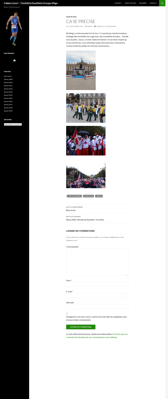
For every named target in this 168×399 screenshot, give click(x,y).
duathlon (89, 196)
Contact (118, 3)
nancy (99, 196)
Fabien (89, 26)
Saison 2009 (8, 79)
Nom (69, 280)
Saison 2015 (8, 98)
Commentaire (72, 246)
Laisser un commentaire (106, 26)
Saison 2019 (8, 111)
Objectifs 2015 (130, 3)
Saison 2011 (8, 86)
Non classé (8, 76)
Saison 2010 (8, 82)
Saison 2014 (8, 95)
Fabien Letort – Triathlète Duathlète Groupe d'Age (31, 3)
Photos (153, 3)
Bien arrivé (74, 208)
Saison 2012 (71, 17)
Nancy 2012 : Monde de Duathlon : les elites (85, 218)
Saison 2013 (8, 92)
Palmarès (142, 3)
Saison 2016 (8, 101)
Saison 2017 (8, 105)
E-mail (69, 291)
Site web (70, 302)
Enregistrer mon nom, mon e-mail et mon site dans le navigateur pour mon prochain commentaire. (96, 318)
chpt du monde (74, 196)
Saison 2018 (8, 108)
